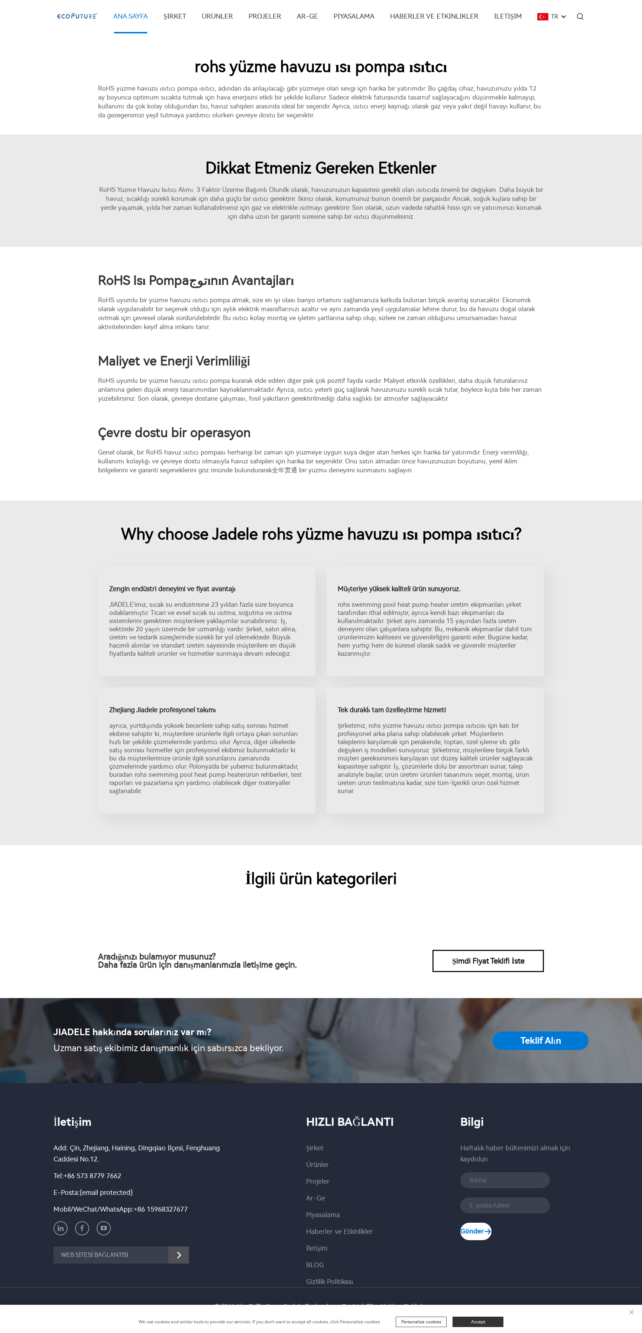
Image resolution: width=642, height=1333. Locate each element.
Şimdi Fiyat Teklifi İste (488, 960)
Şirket (174, 16)
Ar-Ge (307, 16)
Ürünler (217, 16)
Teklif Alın (541, 1041)
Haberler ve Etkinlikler (434, 16)
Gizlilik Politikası (329, 1282)
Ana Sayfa (130, 16)
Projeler (265, 16)
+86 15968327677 (161, 1209)
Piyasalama (354, 16)
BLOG (315, 1265)
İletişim (508, 16)
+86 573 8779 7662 (92, 1176)
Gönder (472, 1231)
